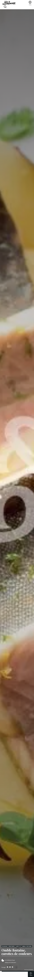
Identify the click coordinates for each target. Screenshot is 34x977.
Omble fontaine (27, 946)
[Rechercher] (5, 7)
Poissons (4, 946)
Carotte (18, 946)
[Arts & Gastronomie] (9, 3)
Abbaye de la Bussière (10, 962)
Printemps (12, 946)
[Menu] (31, 973)
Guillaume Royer (11, 960)
